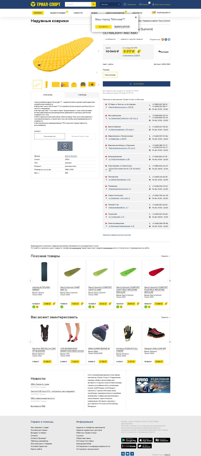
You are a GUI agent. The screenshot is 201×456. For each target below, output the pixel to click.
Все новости (36, 406)
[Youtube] (127, 454)
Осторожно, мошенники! (87, 449)
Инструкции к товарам (41, 443)
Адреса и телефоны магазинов (90, 427)
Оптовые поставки (85, 441)
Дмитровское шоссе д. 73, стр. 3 (122, 148)
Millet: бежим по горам (40, 384)
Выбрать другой (122, 27)
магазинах (108, 248)
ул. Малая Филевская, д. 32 (119, 179)
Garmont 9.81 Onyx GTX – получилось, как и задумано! (53, 391)
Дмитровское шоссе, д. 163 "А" (121, 107)
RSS (43, 406)
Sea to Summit (71, 156)
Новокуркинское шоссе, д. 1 (120, 189)
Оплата (34, 435)
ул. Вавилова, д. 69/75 (117, 139)
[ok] (162, 39)
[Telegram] (132, 454)
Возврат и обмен (38, 433)
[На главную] (45, 4)
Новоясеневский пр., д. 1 (118, 207)
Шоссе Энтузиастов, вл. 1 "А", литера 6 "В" (124, 169)
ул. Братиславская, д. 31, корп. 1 (121, 129)
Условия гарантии (39, 446)
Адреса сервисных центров (89, 430)
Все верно (103, 27)
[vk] (166, 39)
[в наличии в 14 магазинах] (33, 306)
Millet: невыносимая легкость (43, 398)
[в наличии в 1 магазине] (117, 306)
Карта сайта (36, 449)
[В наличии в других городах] (61, 306)
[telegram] (169, 39)
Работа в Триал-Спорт (86, 433)
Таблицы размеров (39, 441)
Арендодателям (83, 443)
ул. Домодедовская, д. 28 (119, 159)
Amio (167, 454)
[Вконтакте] (123, 454)
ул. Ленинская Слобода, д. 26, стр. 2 (123, 118)
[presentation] (33, 51)
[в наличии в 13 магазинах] (89, 306)
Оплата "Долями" (38, 438)
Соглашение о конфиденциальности (93, 446)
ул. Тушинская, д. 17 (116, 217)
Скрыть (164, 256)
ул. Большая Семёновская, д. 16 (121, 226)
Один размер (110, 75)
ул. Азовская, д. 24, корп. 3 (119, 198)
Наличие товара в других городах (117, 235)
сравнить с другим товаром (132, 39)
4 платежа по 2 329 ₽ (131, 55)
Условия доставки (39, 430)
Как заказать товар (40, 427)
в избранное (111, 39)
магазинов (76, 248)
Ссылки (79, 435)
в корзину (139, 84)
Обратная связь (83, 438)
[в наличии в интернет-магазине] (37, 306)
